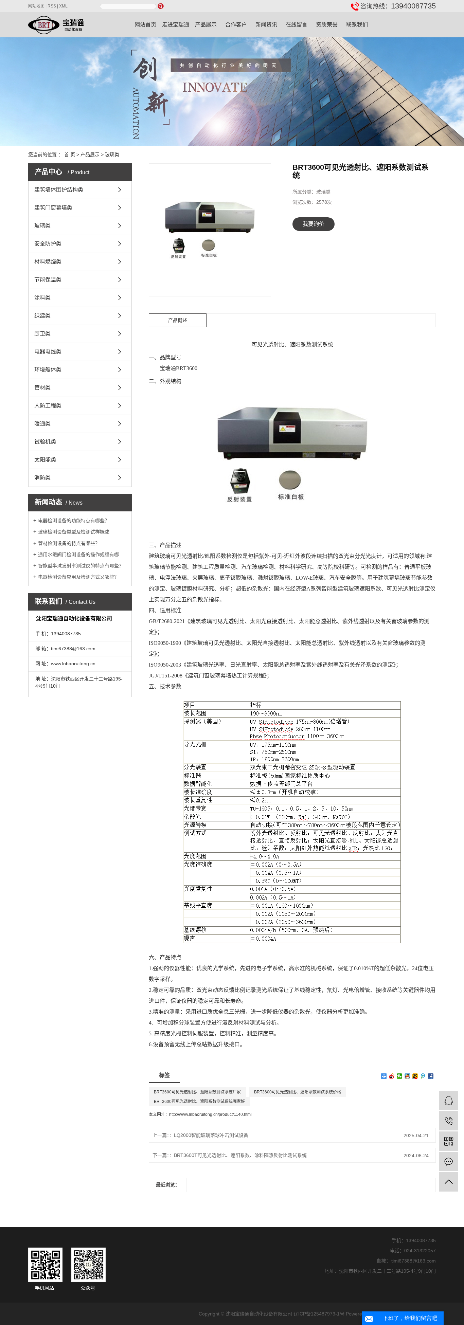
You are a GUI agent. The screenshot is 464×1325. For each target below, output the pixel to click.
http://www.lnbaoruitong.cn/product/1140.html (210, 1114)
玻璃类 (112, 154)
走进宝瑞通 (175, 25)
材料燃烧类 (47, 262)
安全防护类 (47, 244)
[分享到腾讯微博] (423, 1076)
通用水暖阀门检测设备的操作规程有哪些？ (82, 554)
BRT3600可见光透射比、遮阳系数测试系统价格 (297, 1092)
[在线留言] (448, 1161)
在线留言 (296, 25)
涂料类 (42, 298)
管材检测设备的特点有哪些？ (69, 543)
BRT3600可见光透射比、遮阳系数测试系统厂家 (197, 1092)
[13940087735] (448, 1120)
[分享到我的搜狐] (415, 1076)
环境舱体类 (47, 370)
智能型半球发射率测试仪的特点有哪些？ (81, 565)
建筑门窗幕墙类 (53, 208)
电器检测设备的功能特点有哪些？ (73, 520)
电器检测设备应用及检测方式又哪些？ (78, 577)
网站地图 (36, 6)
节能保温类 (47, 280)
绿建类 (42, 316)
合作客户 (236, 25)
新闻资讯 (266, 25)
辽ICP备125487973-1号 (318, 1314)
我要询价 (313, 224)
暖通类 (42, 423)
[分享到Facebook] (431, 1076)
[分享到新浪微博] (392, 1076)
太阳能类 (45, 459)
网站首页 (145, 25)
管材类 (42, 388)
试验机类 (45, 441)
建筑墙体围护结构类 (58, 190)
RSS (52, 6)
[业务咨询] (448, 1100)
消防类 (42, 477)
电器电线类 (47, 352)
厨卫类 (42, 334)
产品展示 (206, 25)
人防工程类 (47, 406)
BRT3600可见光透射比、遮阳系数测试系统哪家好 (199, 1101)
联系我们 (357, 25)
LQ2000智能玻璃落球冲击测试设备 (211, 1135)
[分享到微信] (400, 1076)
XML (63, 6)
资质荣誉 (327, 25)
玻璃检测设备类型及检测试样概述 (73, 531)
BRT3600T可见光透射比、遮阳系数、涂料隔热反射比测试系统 (240, 1155)
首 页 (69, 154)
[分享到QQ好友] (407, 1076)
